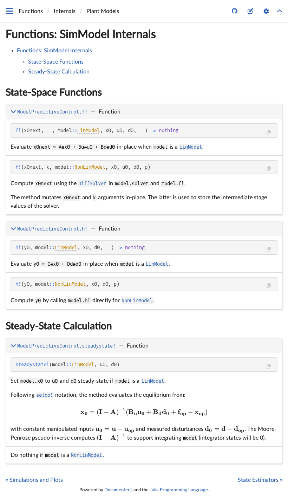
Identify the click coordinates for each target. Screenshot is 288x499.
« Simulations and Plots (34, 480)
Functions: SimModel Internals (81, 34)
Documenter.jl (118, 490)
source (270, 149)
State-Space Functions (56, 62)
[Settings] (266, 11)
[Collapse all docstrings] (279, 11)
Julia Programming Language (179, 490)
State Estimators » (260, 480)
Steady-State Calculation (59, 71)
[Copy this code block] (268, 132)
